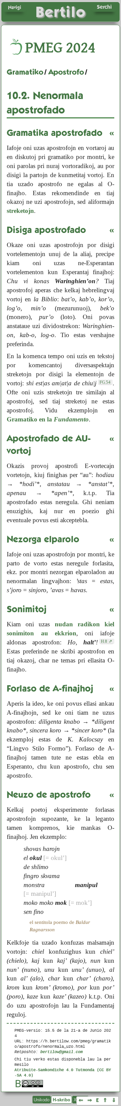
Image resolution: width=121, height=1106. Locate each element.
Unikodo (41, 1099)
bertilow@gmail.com (61, 1051)
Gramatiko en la (48, 419)
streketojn (20, 210)
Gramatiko (25, 72)
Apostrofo (66, 72)
